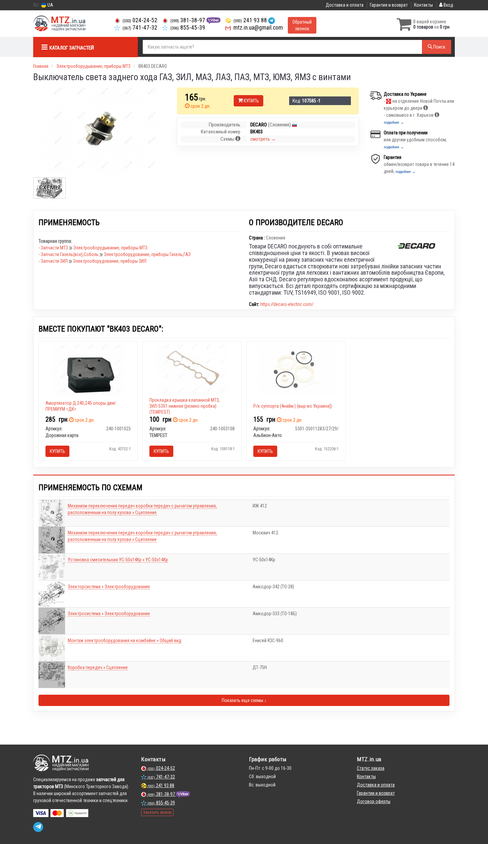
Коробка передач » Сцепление (98, 667)
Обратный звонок (302, 25)
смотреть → (263, 139)
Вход (448, 5)
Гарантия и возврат (389, 5)
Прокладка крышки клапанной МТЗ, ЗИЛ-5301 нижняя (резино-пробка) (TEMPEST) (184, 406)
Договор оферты (373, 801)
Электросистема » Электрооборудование (109, 613)
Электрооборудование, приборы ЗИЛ (109, 261)
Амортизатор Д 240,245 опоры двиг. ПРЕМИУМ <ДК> (81, 406)
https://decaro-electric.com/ (286, 304)
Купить (251, 100)
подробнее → (394, 122)
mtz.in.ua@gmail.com (257, 27)
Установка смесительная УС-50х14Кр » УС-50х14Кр (118, 559)
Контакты (423, 5)
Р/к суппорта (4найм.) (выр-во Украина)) (292, 406)
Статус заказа (370, 768)
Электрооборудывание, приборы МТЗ (110, 247)
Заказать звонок (157, 812)
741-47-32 (139, 27)
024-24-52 (139, 20)
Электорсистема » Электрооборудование (109, 586)
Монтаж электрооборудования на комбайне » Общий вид (124, 640)
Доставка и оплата (345, 5)
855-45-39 (187, 27)
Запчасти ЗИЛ (55, 261)
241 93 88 (250, 20)
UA (49, 5)
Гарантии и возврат (376, 793)
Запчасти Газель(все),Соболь (70, 254)
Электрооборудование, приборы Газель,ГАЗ (147, 254)
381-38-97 (188, 20)
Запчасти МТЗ (55, 247)
